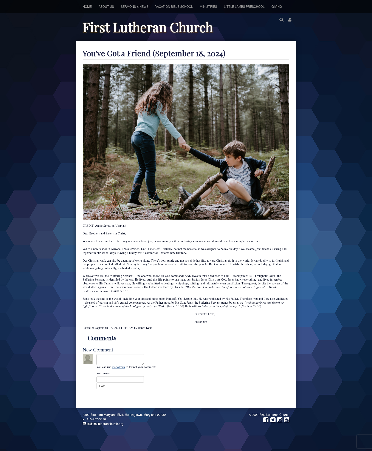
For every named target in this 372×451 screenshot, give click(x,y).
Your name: (103, 373)
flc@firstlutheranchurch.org (104, 423)
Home (87, 6)
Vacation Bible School (174, 6)
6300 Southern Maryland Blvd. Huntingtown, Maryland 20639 (124, 414)
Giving (276, 6)
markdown (118, 367)
